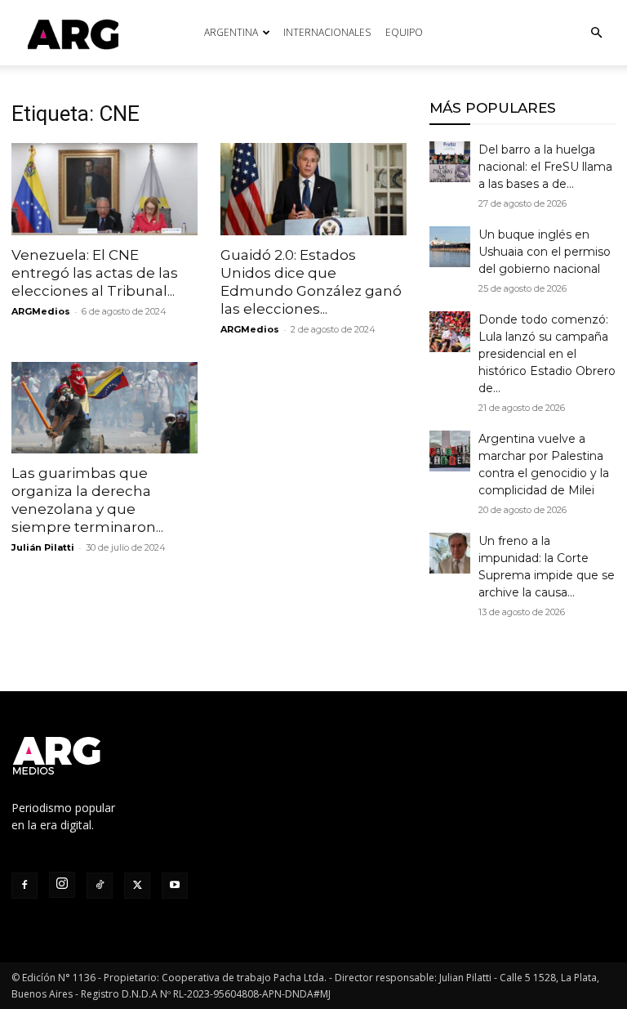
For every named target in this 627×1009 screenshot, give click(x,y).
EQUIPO (404, 32)
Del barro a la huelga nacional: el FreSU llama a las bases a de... (545, 166)
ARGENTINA (231, 32)
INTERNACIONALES (327, 32)
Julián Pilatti (42, 547)
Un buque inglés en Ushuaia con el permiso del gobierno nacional (544, 251)
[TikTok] (100, 886)
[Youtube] (175, 886)
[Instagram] (62, 885)
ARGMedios (40, 311)
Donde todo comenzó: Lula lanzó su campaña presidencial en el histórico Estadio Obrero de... (547, 353)
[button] (596, 33)
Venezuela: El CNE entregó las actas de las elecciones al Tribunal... (94, 273)
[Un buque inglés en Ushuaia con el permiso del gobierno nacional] (449, 246)
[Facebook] (24, 886)
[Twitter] (137, 886)
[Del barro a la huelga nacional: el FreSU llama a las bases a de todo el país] (449, 161)
